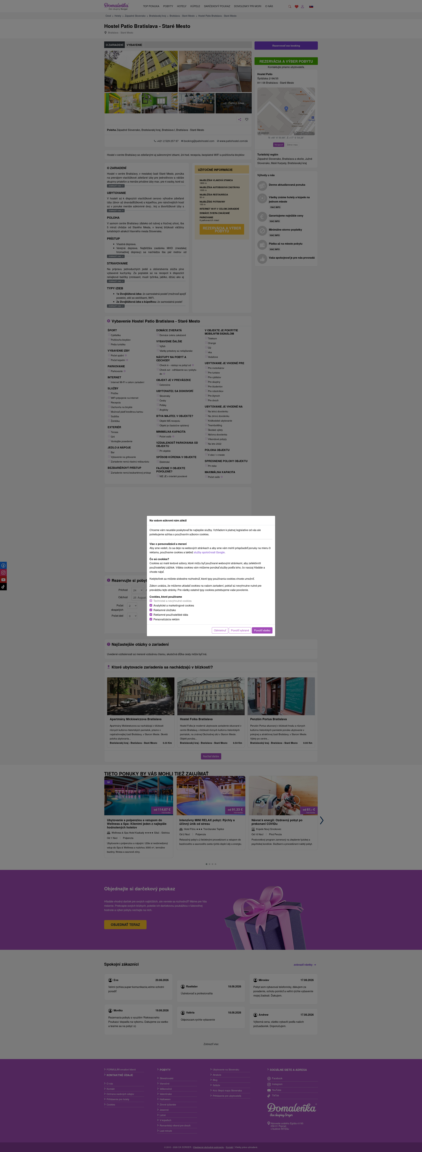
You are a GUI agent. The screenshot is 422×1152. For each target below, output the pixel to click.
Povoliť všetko (262, 630)
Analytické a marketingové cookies (173, 605)
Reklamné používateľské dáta (170, 615)
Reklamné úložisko (164, 610)
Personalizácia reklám (166, 619)
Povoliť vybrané (240, 630)
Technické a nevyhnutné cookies (172, 601)
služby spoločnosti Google (209, 552)
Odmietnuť (220, 630)
